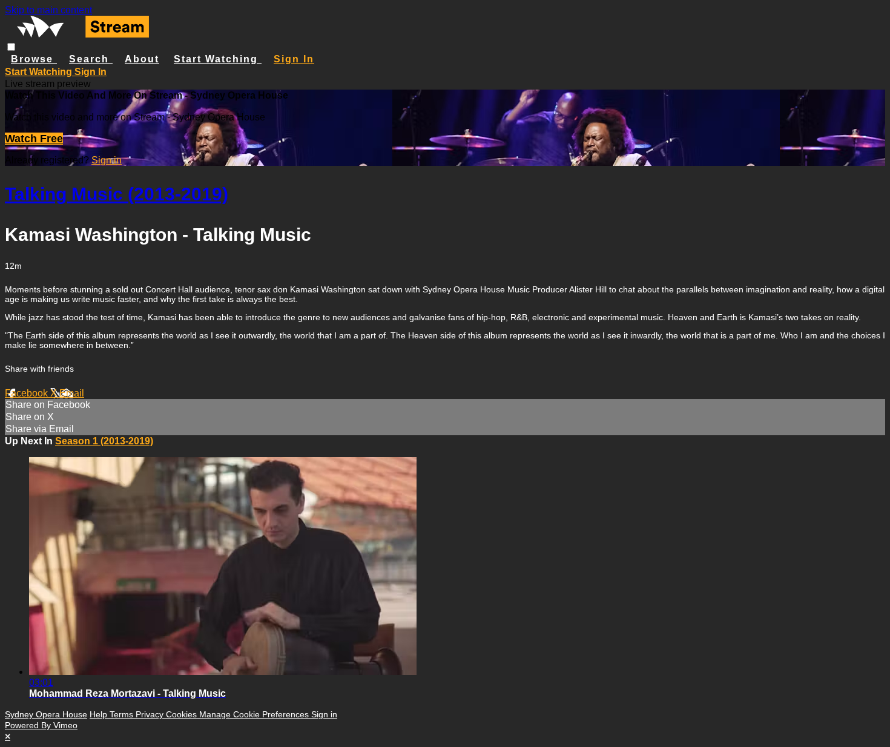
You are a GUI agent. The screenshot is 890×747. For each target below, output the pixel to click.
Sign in (294, 59)
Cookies (182, 714)
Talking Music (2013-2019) (116, 194)
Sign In (90, 72)
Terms (123, 714)
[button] (11, 47)
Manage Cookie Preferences (255, 714)
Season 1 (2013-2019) (104, 441)
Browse (34, 59)
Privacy (151, 714)
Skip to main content (48, 10)
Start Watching (218, 59)
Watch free (34, 139)
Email (71, 393)
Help (100, 714)
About (142, 59)
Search (91, 59)
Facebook (27, 393)
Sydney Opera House (46, 714)
